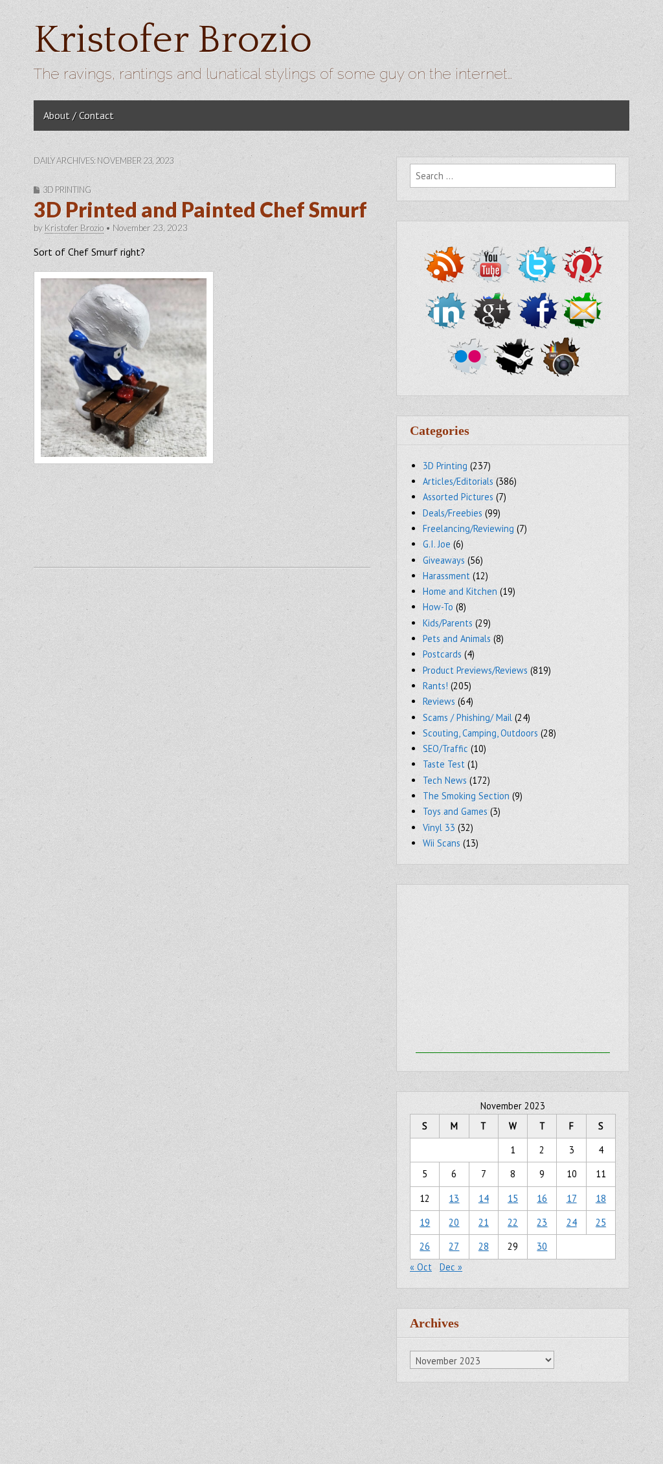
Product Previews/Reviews (475, 670)
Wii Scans (441, 843)
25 (601, 1222)
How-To (438, 607)
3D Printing (67, 189)
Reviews (439, 701)
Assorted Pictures (458, 497)
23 (542, 1222)
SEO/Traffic (445, 748)
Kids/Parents (448, 623)
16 (542, 1198)
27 (454, 1246)
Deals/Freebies (452, 513)
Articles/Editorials (458, 481)
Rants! (435, 686)
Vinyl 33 (439, 827)
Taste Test (444, 764)
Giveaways (444, 560)
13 (454, 1198)
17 (572, 1198)
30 (542, 1246)
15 (513, 1198)
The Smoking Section (466, 796)
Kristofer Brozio (173, 40)
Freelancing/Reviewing (468, 528)
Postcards (442, 654)
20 (454, 1222)
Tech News (445, 780)
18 (601, 1198)
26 (425, 1246)
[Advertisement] (513, 972)
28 (483, 1246)
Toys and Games (455, 811)
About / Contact (78, 115)
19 (425, 1222)
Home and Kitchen (460, 591)
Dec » (451, 1267)
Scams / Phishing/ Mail (467, 717)
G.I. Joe (437, 544)
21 (483, 1222)
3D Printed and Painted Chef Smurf (200, 209)
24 (572, 1222)
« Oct (421, 1267)
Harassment (446, 576)
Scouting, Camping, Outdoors (480, 733)
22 (513, 1222)
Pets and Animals (457, 638)
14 (483, 1198)
